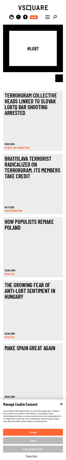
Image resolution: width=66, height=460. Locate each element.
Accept (33, 432)
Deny (33, 440)
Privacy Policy (31, 455)
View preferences (33, 449)
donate (33, 17)
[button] (61, 404)
